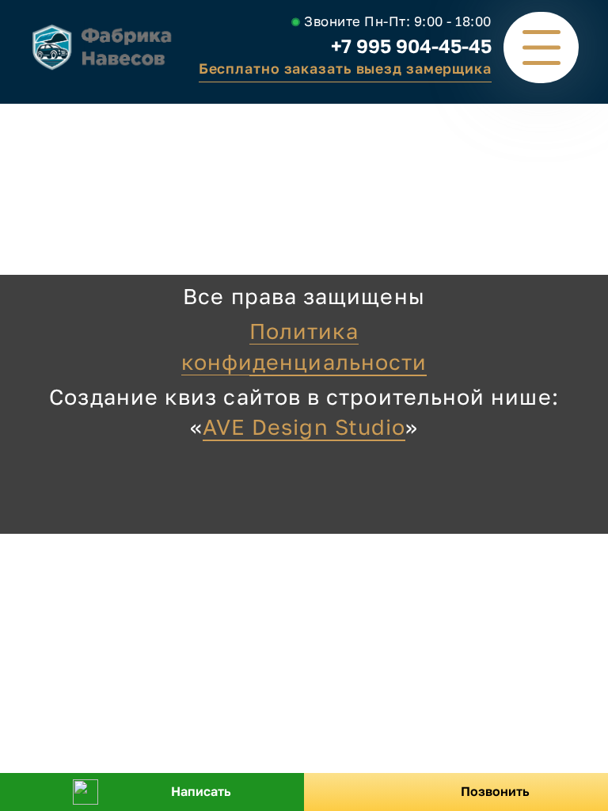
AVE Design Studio (304, 426)
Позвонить (495, 791)
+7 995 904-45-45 (411, 45)
